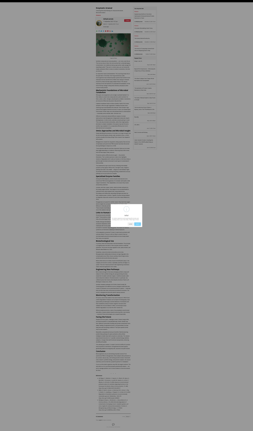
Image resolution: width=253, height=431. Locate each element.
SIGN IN (137, 224)
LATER (130, 224)
